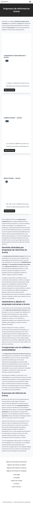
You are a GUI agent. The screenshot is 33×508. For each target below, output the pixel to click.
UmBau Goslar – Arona (13, 118)
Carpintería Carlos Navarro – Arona (15, 56)
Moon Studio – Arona (12, 178)
